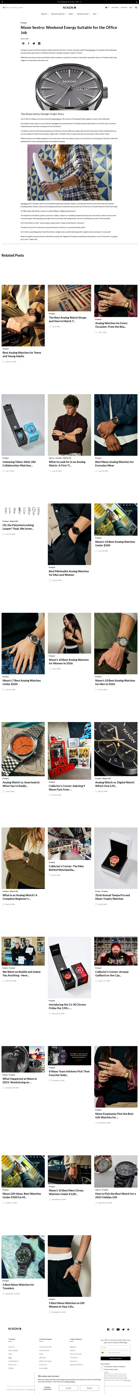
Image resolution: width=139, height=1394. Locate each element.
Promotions (74, 1357)
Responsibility (13, 1350)
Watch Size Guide (45, 1361)
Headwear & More (83, 14)
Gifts (94, 14)
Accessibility (43, 1368)
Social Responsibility (32, 1389)
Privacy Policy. (70, 1382)
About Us (11, 1347)
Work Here (12, 1365)
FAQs (41, 1354)
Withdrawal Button (76, 1365)
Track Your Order (76, 1354)
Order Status (115, 7)
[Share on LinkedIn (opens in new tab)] (39, 44)
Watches (44, 14)
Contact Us (43, 1365)
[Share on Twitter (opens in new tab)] (34, 44)
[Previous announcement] (2, 2)
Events (97, 891)
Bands (71, 14)
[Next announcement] (137, 2)
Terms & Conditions (105, 1363)
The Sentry (24, 204)
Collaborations (13, 1361)
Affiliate (11, 1368)
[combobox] (13, 7)
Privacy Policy (10, 1389)
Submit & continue (115, 1358)
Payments (73, 1361)
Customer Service (45, 1347)
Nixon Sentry (56, 119)
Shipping (73, 1347)
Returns (72, 1350)
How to (51, 458)
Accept (68, 1388)
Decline (89, 1388)
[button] (45, 14)
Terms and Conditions (20, 1389)
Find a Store (124, 7)
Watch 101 (67, 458)
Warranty (42, 1357)
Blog (9, 1357)
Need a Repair (44, 1350)
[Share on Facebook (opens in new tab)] (28, 44)
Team (10, 1354)
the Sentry (92, 50)
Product (24, 23)
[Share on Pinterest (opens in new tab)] (23, 44)
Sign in (131, 7)
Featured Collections (58, 14)
